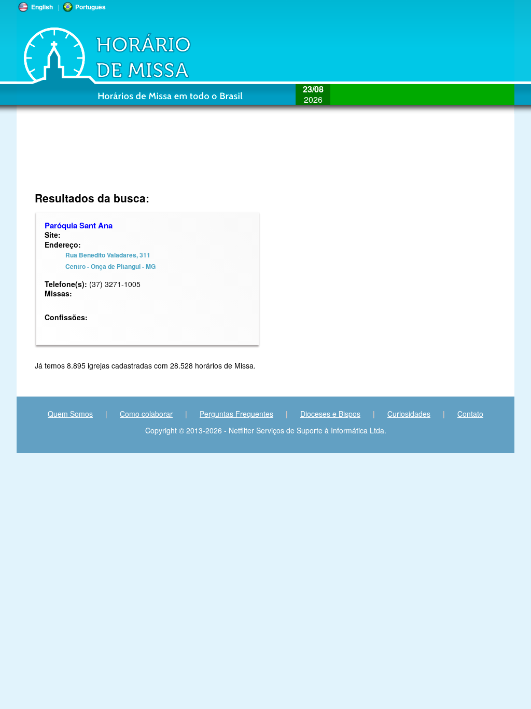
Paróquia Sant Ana (79, 225)
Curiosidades (408, 413)
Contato (470, 413)
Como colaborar (146, 413)
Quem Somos (70, 413)
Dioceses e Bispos (330, 413)
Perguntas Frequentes (236, 413)
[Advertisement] (196, 158)
